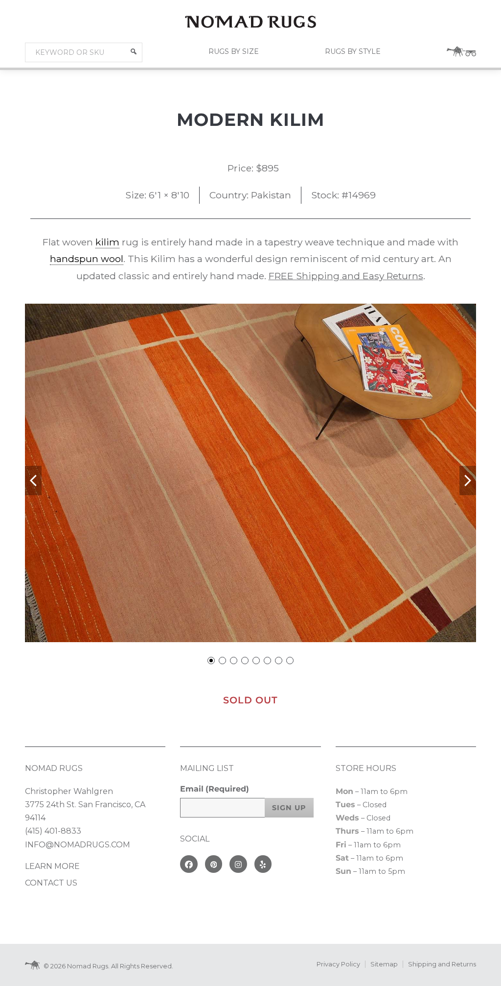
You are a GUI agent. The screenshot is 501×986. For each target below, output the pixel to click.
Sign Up (289, 807)
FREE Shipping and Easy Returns (346, 276)
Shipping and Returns (442, 964)
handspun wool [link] (86, 259)
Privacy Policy (338, 964)
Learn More (52, 866)
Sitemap (384, 964)
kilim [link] (107, 242)
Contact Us (51, 883)
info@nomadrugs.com (77, 844)
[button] (133, 51)
